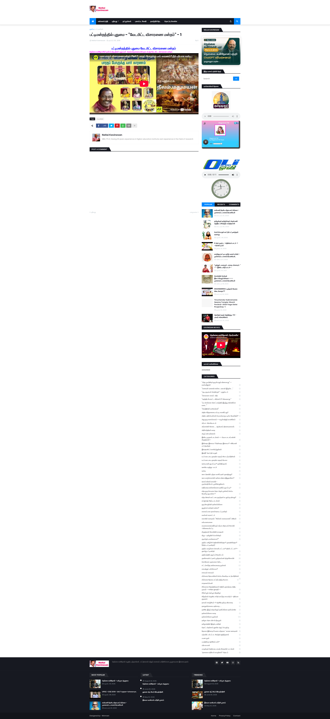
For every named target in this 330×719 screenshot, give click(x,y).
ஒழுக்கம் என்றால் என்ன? (221, 508)
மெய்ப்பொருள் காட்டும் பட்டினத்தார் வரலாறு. (226, 233)
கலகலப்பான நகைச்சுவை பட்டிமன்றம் (221, 511)
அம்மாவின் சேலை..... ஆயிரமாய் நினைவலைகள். (221, 426)
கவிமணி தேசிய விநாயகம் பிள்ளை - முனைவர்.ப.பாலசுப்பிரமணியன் (226, 211)
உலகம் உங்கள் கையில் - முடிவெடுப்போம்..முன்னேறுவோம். (221, 482)
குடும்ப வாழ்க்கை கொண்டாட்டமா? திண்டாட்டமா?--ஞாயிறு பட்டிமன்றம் (221, 549)
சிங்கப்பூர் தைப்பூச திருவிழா (221, 593)
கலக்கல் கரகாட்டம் (221, 515)
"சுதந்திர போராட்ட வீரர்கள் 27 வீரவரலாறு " (221, 399)
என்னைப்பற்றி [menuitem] (103, 21)
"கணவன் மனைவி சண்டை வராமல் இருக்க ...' (221, 388)
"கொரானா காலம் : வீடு (221, 395)
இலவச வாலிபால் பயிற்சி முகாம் (153, 700)
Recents (221, 204)
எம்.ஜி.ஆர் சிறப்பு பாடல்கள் (221, 501)
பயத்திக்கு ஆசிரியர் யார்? (221, 642)
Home (213, 715)
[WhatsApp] (123, 126)
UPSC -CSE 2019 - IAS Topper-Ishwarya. (119, 692)
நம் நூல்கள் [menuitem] (127, 21)
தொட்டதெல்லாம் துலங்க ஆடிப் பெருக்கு (221, 627)
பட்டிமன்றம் (99, 29)
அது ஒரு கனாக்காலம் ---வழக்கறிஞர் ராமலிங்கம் (221, 419)
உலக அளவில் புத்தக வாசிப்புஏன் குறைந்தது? (221, 474)
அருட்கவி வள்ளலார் (221, 434)
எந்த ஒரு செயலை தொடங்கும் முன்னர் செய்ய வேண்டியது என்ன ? (221, 492)
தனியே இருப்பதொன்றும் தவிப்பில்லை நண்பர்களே (221, 609)
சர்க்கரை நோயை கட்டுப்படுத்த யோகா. (220, 580)
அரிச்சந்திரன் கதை (221, 430)
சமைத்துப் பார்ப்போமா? (221, 569)
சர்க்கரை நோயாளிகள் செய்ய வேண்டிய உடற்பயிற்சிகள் (221, 576)
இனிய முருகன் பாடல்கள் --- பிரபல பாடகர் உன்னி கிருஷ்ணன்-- (221, 438)
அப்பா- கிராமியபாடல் (221, 423)
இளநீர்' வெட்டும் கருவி (221, 453)
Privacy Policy (224, 715)
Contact (236, 715)
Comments (234, 204)
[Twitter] (111, 126)
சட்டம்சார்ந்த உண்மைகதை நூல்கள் (221, 565)
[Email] (128, 126)
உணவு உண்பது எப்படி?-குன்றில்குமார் (221, 464)
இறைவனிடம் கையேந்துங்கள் (221, 449)
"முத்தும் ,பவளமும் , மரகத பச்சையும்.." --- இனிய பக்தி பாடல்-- (227, 266)
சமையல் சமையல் (221, 572)
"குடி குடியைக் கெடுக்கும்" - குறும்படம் (221, 392)
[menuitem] (93, 21)
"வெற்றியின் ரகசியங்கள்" (221, 409)
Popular (208, 204)
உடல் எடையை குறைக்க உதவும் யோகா (221, 460)
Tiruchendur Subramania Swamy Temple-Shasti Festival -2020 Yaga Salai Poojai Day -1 (225, 303)
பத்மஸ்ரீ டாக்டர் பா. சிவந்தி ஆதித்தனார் (221, 634)
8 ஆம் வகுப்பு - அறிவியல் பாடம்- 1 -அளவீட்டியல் (226, 244)
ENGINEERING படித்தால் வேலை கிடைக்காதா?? (225, 290)
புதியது (93, 212)
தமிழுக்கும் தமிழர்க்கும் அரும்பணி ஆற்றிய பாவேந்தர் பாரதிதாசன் (226, 222)
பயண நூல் (221, 638)
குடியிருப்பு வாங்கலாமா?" (221, 539)
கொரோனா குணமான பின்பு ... (221, 562)
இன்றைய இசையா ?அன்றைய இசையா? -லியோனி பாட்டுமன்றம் (221, 444)
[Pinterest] (117, 126)
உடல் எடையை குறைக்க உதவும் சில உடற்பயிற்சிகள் (221, 456)
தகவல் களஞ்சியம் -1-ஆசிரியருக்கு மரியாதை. (221, 602)
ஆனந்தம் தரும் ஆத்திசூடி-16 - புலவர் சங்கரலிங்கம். (225, 316)
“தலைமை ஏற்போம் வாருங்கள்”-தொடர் (221, 652)
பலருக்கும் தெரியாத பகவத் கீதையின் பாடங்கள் (221, 649)
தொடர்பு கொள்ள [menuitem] (170, 21)
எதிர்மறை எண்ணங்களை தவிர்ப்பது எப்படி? (221, 487)
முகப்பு (92, 29)
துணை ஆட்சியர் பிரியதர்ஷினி (153, 692)
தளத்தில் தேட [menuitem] (155, 21)
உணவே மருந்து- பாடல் (221, 467)
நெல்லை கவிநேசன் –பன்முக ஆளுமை (115, 681)
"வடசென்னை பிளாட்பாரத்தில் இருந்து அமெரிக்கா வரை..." (221, 404)
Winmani (105, 715)
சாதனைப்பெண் (221, 583)
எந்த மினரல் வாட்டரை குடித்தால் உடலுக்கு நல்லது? (221, 497)
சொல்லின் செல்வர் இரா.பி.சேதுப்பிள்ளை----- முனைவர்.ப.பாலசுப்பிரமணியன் (224, 278)
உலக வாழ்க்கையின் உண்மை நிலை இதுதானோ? (221, 478)
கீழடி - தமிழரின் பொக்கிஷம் (221, 535)
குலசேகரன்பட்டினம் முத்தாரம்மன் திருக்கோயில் (221, 558)
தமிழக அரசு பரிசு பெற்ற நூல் (221, 620)
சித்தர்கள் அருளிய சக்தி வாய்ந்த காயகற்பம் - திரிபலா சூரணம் (221, 597)
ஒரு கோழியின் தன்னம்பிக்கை (221, 504)
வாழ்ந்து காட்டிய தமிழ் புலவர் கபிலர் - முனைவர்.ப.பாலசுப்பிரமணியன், (227, 255)
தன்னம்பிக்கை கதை (221, 613)
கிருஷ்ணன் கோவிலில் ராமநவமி (221, 532)
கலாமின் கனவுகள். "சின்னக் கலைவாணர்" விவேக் (221, 518)
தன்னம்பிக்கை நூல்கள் (221, 617)
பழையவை (193, 212)
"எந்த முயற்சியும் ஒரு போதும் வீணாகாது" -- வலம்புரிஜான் (221, 383)
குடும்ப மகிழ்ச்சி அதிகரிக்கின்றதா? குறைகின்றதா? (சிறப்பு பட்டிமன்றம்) (221, 543)
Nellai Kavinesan (112, 134)
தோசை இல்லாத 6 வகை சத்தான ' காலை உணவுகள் (221, 631)
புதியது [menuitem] (114, 21)
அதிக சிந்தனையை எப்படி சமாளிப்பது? (221, 412)
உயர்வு (221, 471)
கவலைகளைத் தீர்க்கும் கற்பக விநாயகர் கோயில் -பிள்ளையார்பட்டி (221, 527)
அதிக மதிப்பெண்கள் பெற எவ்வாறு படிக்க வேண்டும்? (221, 416)
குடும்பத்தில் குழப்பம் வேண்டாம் (221, 555)
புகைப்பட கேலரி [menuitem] (140, 21)
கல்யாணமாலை (221, 522)
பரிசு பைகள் (221, 645)
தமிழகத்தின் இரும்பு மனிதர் (221, 624)
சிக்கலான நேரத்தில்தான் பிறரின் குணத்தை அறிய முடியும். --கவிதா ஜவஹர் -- (221, 588)
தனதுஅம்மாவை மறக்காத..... (221, 606)
